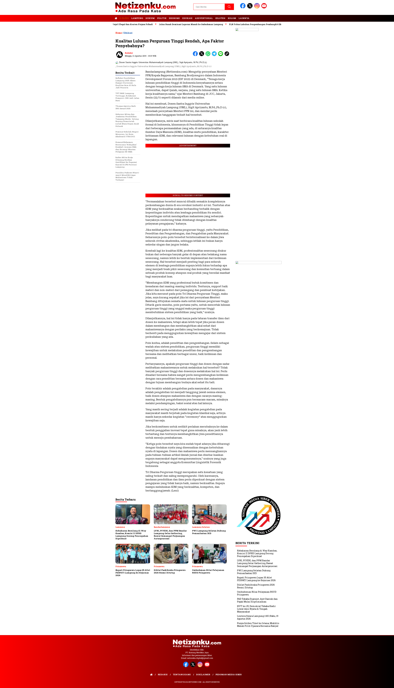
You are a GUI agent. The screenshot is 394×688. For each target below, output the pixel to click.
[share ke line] (221, 55)
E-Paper (124, 18)
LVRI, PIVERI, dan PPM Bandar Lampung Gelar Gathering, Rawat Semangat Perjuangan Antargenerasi (257, 563)
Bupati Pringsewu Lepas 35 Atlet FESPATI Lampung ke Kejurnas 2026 (256, 579)
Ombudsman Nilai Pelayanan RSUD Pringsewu (256, 593)
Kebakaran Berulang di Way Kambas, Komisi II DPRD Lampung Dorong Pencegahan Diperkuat (257, 553)
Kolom (232, 18)
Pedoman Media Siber (228, 674)
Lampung (137, 18)
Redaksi (129, 53)
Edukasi (187, 18)
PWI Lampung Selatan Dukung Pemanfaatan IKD (253, 572)
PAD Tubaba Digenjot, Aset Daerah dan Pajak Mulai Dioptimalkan (257, 600)
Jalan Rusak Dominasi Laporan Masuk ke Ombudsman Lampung (174, 24)
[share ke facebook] (196, 55)
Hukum (150, 18)
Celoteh (220, 18)
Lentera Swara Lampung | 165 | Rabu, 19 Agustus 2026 (257, 617)
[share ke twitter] (202, 55)
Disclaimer (203, 674)
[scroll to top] (379, 683)
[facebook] (243, 8)
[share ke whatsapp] (208, 55)
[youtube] (264, 8)
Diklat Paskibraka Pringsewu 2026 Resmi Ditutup (256, 586)
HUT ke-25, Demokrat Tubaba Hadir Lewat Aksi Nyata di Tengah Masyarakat (256, 609)
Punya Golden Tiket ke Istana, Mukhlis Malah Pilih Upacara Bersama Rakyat (258, 624)
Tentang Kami (182, 674)
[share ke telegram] (215, 55)
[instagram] (257, 8)
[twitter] (250, 8)
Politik (162, 18)
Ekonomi (174, 18)
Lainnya (244, 18)
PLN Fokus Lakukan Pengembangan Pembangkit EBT (239, 24)
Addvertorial (204, 18)
